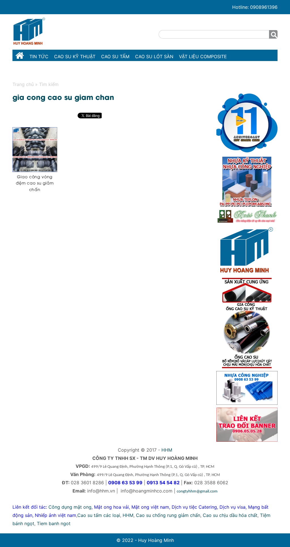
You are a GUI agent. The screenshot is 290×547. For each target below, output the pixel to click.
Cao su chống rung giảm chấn (168, 515)
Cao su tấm (115, 56)
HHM (166, 450)
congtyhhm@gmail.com (197, 491)
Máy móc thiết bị (89, 70)
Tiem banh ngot (54, 523)
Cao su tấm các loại (98, 515)
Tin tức (38, 56)
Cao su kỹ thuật (74, 56)
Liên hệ (124, 70)
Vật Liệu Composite (203, 56)
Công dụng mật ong (69, 507)
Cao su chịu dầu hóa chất (230, 515)
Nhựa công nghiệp (38, 70)
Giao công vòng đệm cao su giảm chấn (35, 183)
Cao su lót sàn (154, 56)
